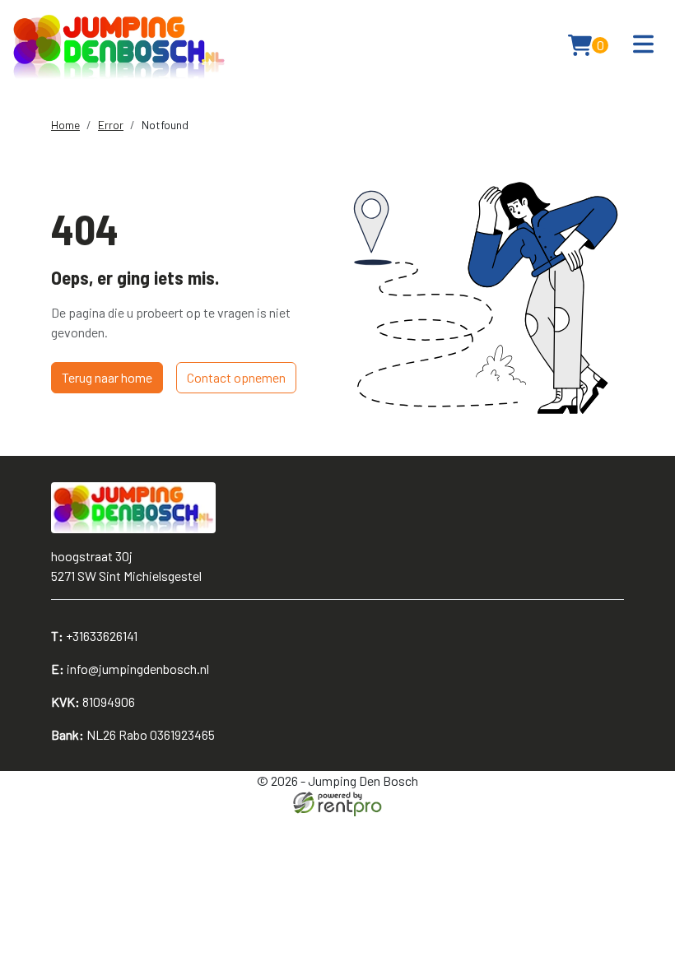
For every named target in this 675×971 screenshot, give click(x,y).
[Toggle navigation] (643, 45)
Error (110, 125)
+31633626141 (94, 635)
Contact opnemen (236, 377)
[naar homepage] (119, 45)
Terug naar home (107, 377)
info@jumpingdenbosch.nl (130, 668)
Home (65, 125)
